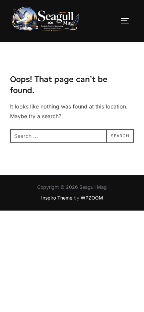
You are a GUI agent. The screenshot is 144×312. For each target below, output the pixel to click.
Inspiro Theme (56, 198)
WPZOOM (92, 198)
